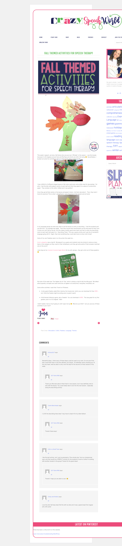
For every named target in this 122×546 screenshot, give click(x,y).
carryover (110, 110)
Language (68, 330)
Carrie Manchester (53, 405)
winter (115, 150)
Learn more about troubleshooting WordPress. (46, 534)
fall (118, 120)
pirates (111, 136)
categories (116, 110)
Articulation (51, 330)
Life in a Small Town (53, 449)
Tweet (56, 318)
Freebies (62, 330)
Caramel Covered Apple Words (56, 250)
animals (109, 107)
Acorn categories (42, 242)
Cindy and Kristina (53, 496)
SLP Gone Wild (55, 375)
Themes (74, 330)
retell (117, 140)
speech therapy (113, 143)
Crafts (57, 330)
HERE (96, 291)
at (48, 356)
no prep (118, 130)
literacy (109, 130)
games (111, 123)
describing (115, 116)
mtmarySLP (51, 352)
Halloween (110, 128)
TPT (115, 146)
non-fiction (113, 130)
